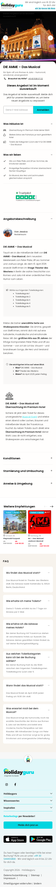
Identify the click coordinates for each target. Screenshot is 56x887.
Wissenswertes (11, 800)
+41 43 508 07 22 (35, 78)
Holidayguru (10, 793)
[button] (28, 124)
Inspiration (9, 807)
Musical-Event (29, 416)
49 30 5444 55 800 (45, 8)
